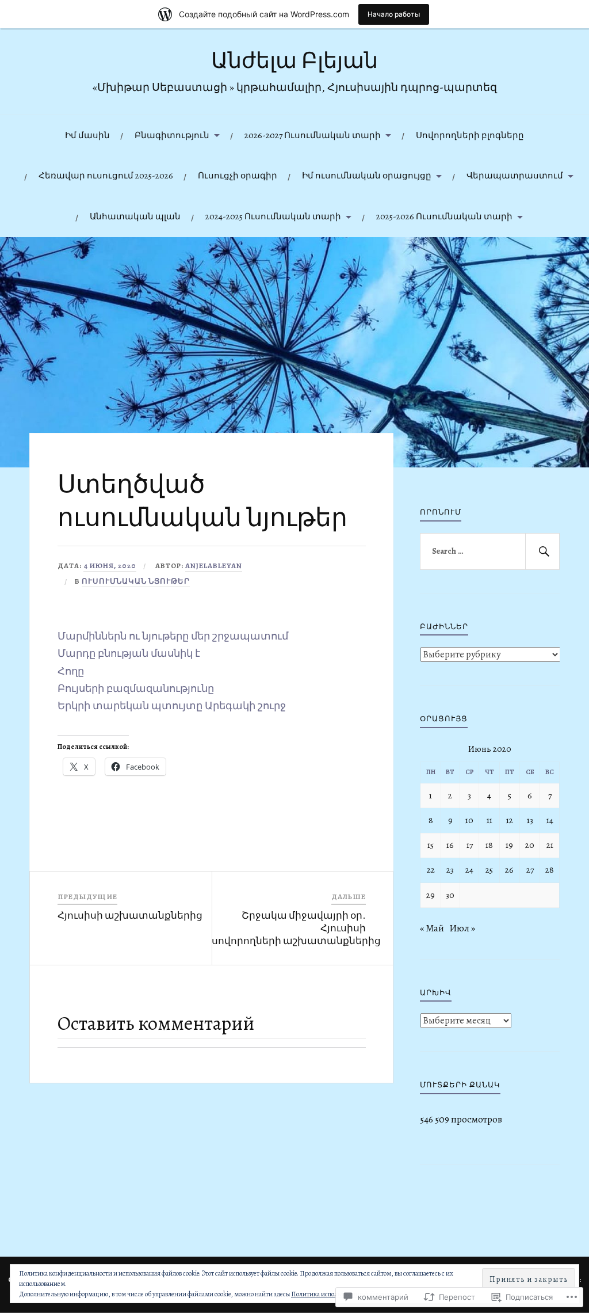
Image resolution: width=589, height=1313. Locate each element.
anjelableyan (213, 565)
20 (529, 845)
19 (509, 845)
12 (509, 820)
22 (431, 869)
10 (469, 820)
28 (549, 869)
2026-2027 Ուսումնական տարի (312, 135)
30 (450, 895)
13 (530, 820)
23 (450, 869)
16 (450, 845)
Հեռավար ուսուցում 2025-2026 (106, 175)
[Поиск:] (489, 551)
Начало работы (394, 14)
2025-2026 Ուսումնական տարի (444, 216)
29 (430, 895)
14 (549, 820)
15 (430, 845)
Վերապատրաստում (514, 175)
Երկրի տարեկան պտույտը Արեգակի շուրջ (172, 706)
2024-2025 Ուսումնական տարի (273, 216)
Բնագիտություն (172, 135)
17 (469, 845)
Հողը (71, 671)
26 (509, 869)
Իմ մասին (87, 135)
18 (489, 845)
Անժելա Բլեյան (294, 60)
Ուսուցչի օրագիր (237, 175)
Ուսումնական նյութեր (136, 581)
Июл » (462, 928)
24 (469, 869)
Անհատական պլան (135, 216)
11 (489, 820)
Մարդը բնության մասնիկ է (129, 653)
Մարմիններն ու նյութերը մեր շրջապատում (173, 636)
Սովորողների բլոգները (470, 135)
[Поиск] (542, 551)
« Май (432, 928)
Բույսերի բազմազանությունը (136, 688)
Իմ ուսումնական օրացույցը (366, 175)
